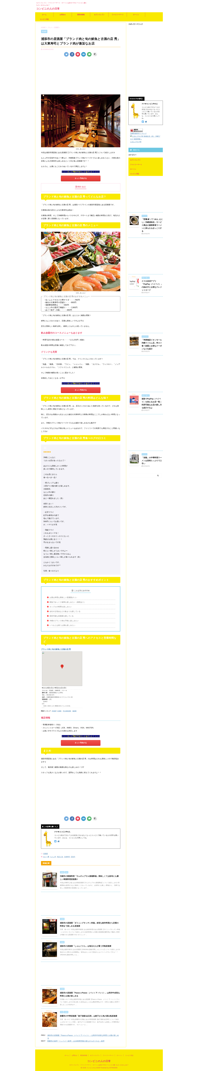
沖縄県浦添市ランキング (138, 133)
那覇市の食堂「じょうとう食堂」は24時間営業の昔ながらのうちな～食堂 (75, 1041)
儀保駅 (74, 711)
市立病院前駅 (67, 711)
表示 (83, 187)
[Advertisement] (80, 76)
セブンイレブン (99, 14)
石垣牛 (73, 857)
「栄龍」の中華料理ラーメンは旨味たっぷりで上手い (152, 460)
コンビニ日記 (44, 19)
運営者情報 (81, 14)
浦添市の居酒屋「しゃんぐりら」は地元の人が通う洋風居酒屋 (85, 946)
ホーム (44, 14)
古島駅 (59, 711)
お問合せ (63, 14)
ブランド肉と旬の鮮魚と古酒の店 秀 (56, 649)
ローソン (136, 14)
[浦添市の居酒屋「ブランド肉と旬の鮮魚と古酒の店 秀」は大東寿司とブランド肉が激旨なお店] (83, 54)
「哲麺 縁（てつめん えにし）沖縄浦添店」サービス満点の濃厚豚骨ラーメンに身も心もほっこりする (152, 225)
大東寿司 (67, 857)
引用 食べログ (80, 149)
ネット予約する (81, 178)
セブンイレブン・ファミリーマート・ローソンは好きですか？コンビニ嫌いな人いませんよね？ (99, 1065)
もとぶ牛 (53, 857)
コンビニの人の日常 (48, 8)
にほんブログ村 (135, 142)
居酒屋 (54, 711)
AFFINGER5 (113, 1068)
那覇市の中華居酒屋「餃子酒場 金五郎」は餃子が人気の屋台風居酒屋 (88, 1016)
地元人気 (60, 857)
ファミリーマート (118, 14)
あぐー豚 (46, 857)
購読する (136, 150)
